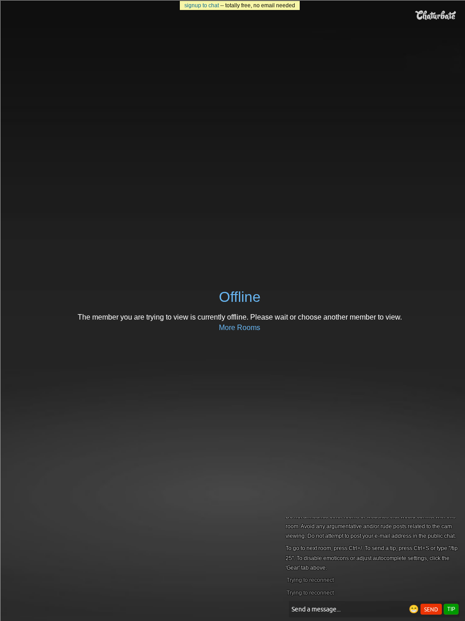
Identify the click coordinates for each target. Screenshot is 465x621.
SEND (431, 609)
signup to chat (201, 5)
